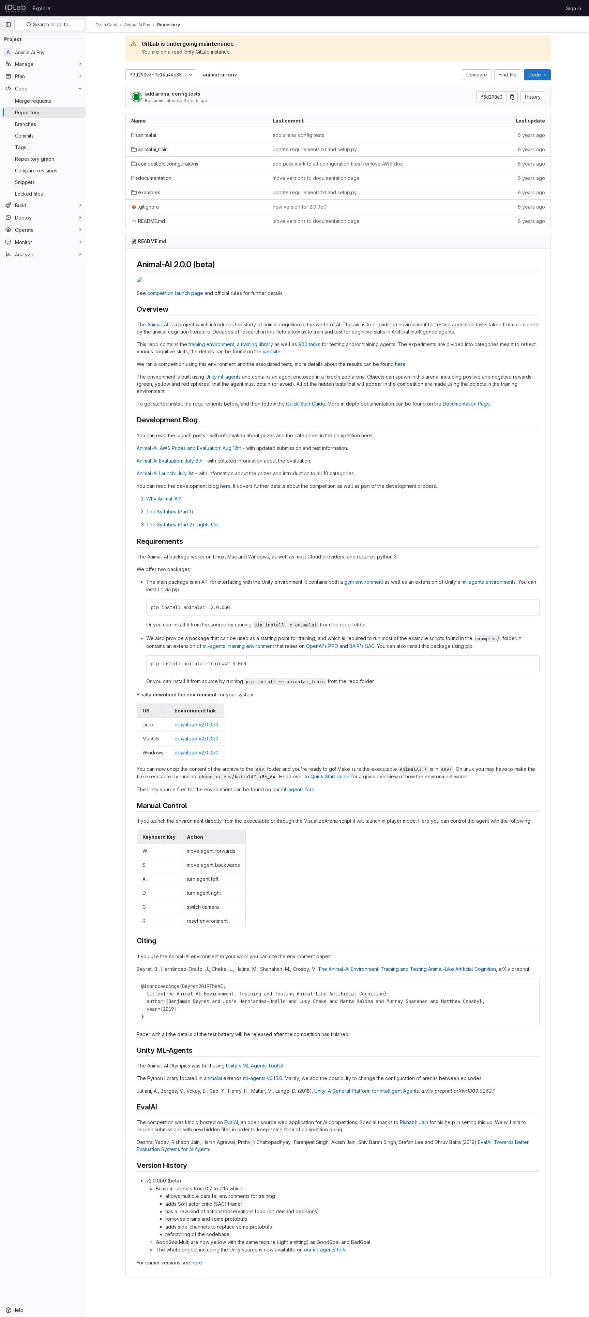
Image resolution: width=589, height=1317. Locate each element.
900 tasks (309, 344)
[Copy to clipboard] (531, 607)
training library (257, 344)
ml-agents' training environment (238, 646)
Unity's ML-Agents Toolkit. (255, 1065)
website (272, 351)
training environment (211, 344)
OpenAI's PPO (322, 646)
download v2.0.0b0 (196, 724)
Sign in (573, 8)
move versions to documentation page (316, 178)
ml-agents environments (489, 582)
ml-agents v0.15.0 (262, 1078)
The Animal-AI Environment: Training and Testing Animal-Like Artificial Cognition (407, 969)
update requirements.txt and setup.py (315, 149)
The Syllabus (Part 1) (169, 511)
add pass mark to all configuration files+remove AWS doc (338, 164)
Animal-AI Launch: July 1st (165, 473)
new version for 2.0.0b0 (300, 207)
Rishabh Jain (414, 1122)
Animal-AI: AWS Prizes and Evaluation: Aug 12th (189, 448)
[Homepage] (15, 8)
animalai (213, 1078)
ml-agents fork (297, 789)
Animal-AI (157, 324)
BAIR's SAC (362, 646)
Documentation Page (466, 404)
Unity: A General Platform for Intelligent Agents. (367, 1091)
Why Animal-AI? (163, 498)
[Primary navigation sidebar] (8, 24)
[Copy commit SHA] (512, 96)
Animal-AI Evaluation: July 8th (169, 461)
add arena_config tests (172, 94)
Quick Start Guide (305, 404)
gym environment (363, 582)
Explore (41, 8)
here (400, 364)
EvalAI (231, 1122)
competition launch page (175, 293)
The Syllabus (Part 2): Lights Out (182, 524)
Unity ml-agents (223, 377)
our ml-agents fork (325, 1249)
